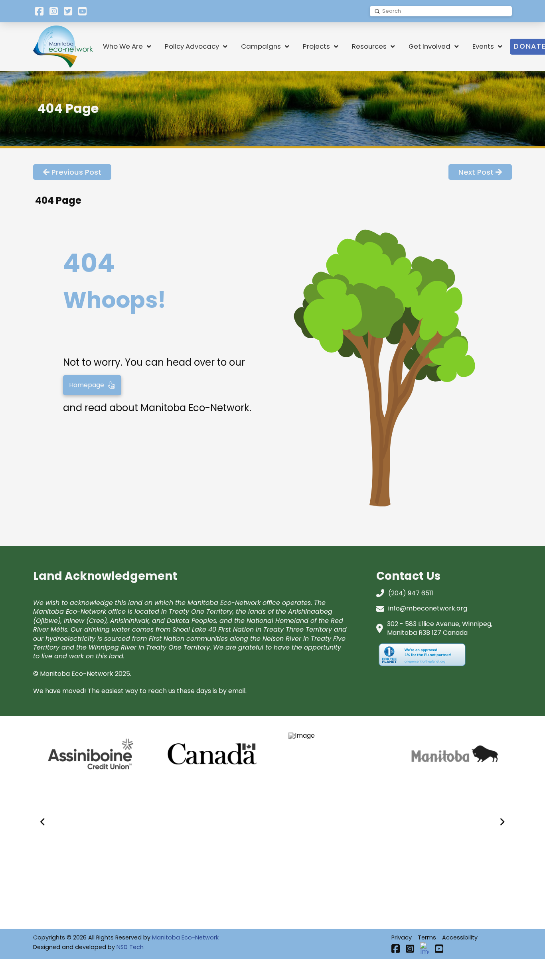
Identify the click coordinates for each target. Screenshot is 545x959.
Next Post (476, 172)
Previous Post (76, 172)
